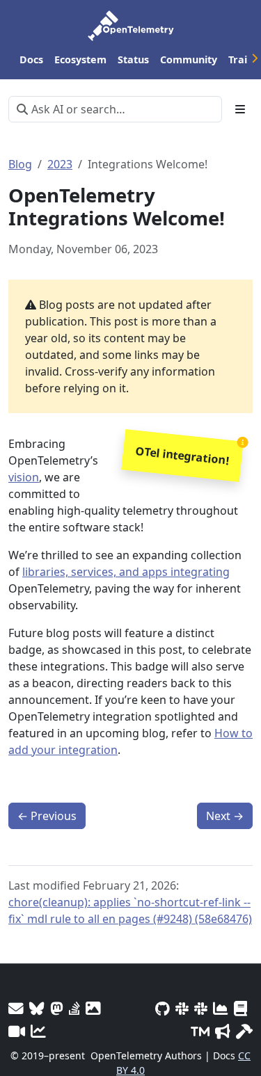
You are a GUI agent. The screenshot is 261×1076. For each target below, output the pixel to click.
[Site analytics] (38, 1031)
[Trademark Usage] (200, 1031)
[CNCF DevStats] (220, 1008)
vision (23, 477)
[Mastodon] (56, 1008)
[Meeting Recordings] (16, 1031)
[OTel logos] (93, 1008)
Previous (47, 816)
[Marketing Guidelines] (222, 1031)
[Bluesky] (37, 1008)
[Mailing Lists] (16, 1008)
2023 (59, 164)
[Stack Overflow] (74, 1008)
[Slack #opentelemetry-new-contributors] (182, 1008)
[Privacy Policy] (240, 1008)
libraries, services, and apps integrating (126, 571)
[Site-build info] (244, 1031)
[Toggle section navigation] (240, 109)
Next (225, 816)
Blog (20, 164)
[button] (182, 456)
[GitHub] (162, 1008)
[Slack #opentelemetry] (200, 1008)
